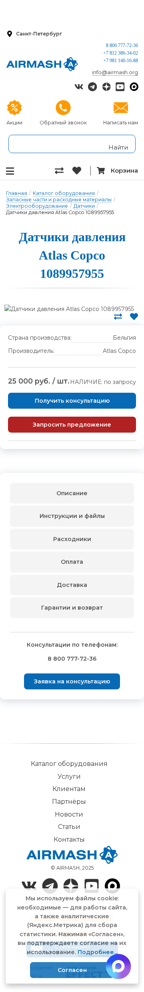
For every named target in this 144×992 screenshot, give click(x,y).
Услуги (69, 776)
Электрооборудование (37, 206)
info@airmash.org (115, 72)
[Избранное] (81, 170)
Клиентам (69, 789)
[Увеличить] (69, 309)
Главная (16, 193)
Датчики (84, 206)
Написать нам (120, 123)
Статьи (69, 827)
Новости (69, 814)
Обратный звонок (63, 123)
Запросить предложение (72, 424)
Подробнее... (98, 952)
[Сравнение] (63, 170)
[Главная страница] (42, 64)
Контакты (69, 839)
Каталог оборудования (64, 193)
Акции (14, 123)
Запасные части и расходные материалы (59, 200)
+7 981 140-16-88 (120, 60)
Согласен (72, 970)
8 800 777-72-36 (122, 45)
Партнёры (69, 801)
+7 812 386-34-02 (120, 53)
